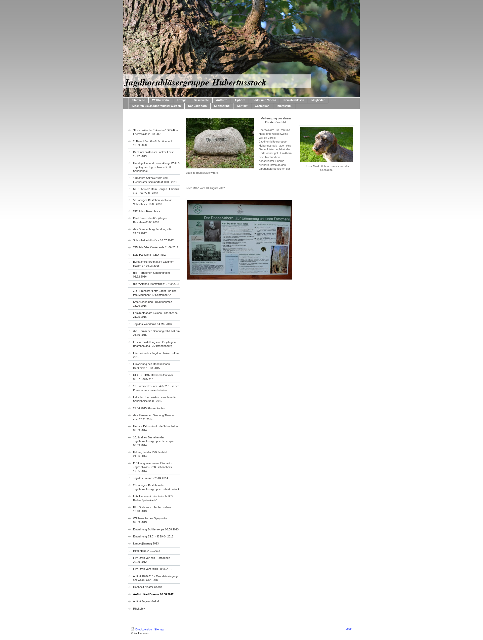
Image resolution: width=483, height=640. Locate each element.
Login (349, 628)
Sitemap (159, 629)
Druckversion (143, 629)
